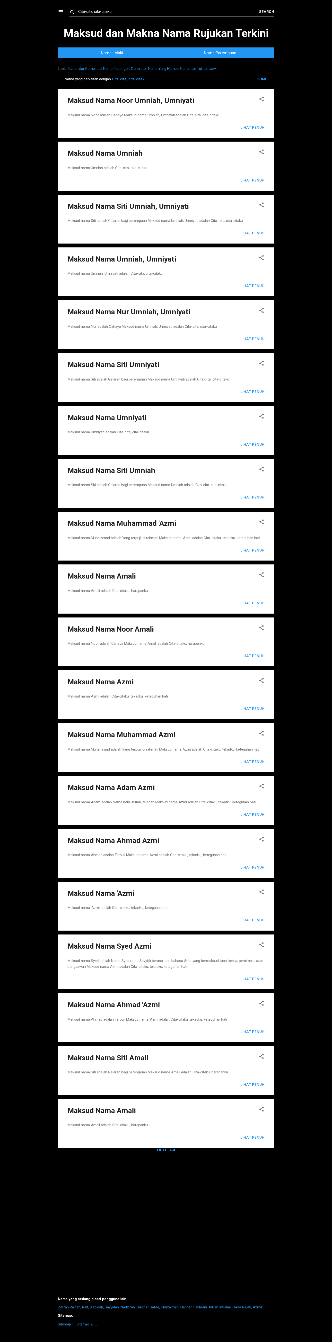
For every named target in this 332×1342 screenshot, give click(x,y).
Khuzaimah (170, 1307)
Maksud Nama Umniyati (107, 417)
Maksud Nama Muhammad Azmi (121, 734)
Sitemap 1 (66, 1324)
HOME (262, 79)
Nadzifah (128, 1307)
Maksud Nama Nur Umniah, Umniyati (129, 312)
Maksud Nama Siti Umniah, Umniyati (128, 206)
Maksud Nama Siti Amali (108, 1057)
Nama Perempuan (220, 52)
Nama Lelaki (112, 52)
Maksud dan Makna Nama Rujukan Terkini (166, 33)
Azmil (257, 1307)
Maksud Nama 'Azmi (101, 893)
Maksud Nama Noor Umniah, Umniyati (131, 100)
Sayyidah (112, 1307)
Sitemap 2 (85, 1324)
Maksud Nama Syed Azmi (109, 946)
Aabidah (96, 1307)
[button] (261, 100)
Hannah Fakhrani (193, 1307)
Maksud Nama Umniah (105, 153)
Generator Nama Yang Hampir (154, 68)
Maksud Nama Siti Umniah (111, 470)
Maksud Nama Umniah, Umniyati (122, 259)
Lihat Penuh (252, 127)
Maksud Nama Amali (102, 576)
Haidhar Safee (148, 1307)
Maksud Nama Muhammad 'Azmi (122, 523)
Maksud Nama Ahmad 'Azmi (114, 1004)
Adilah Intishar (220, 1307)
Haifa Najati (242, 1307)
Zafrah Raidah (69, 1307)
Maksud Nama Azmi (101, 682)
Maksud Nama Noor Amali (111, 629)
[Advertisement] (166, 1226)
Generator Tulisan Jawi (198, 68)
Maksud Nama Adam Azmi (111, 787)
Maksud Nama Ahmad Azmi (113, 840)
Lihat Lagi (166, 1150)
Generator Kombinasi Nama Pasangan (98, 68)
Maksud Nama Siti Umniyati (113, 364)
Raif (85, 1307)
